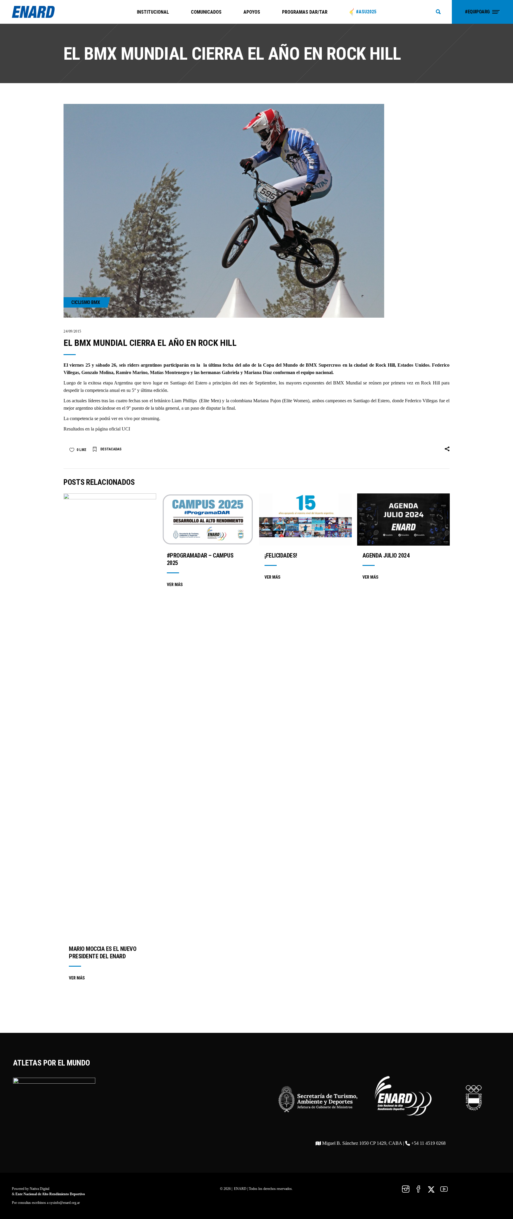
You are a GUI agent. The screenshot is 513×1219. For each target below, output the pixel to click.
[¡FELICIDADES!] (305, 519)
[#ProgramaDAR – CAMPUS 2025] (208, 519)
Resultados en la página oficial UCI (97, 428)
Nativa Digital (39, 1189)
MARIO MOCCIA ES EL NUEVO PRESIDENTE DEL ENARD (102, 952)
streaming (150, 418)
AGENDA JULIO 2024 (386, 555)
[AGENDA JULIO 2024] (403, 519)
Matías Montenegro (169, 372)
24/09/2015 (72, 331)
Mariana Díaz (258, 372)
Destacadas (110, 449)
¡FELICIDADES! (281, 555)
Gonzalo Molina (97, 372)
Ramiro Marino (132, 372)
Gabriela (230, 372)
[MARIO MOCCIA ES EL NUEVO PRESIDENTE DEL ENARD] (110, 716)
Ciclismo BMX (85, 302)
